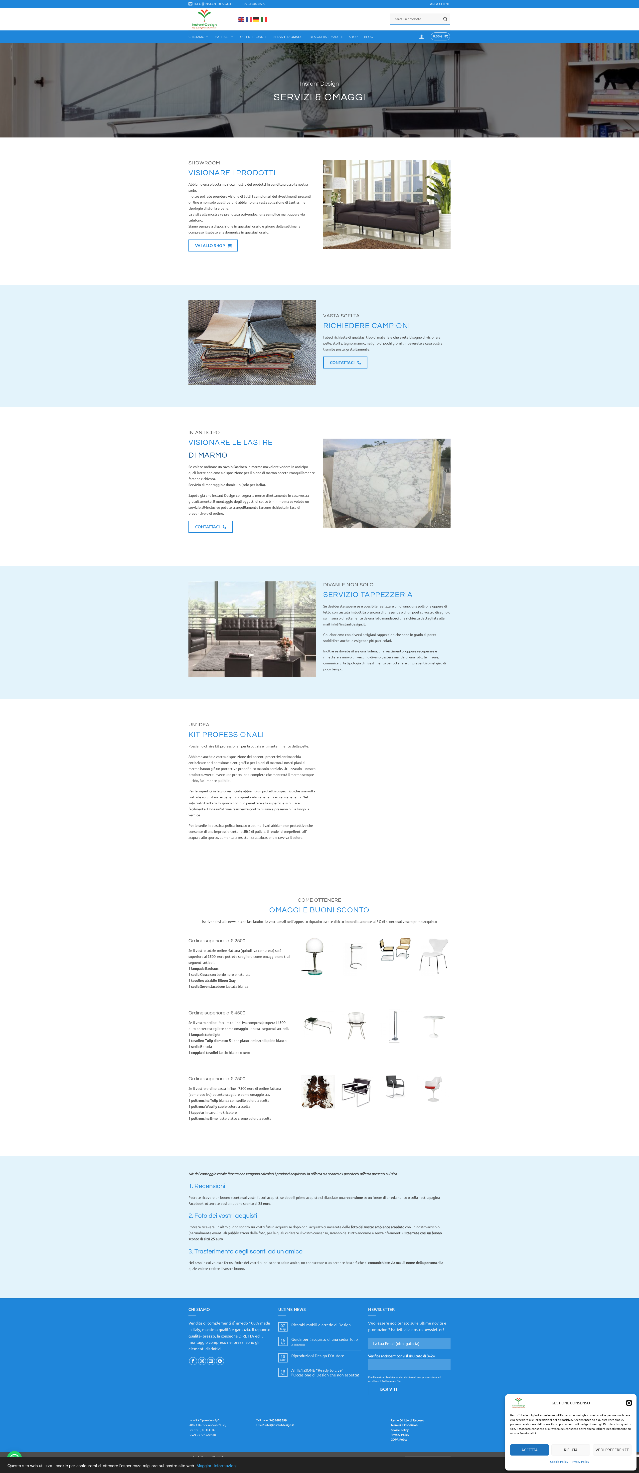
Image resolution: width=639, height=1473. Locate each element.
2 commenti (304, 1344)
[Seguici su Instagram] (202, 1361)
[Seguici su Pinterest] (220, 1361)
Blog (368, 36)
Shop (353, 36)
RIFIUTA (571, 1449)
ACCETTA (529, 1449)
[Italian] (264, 18)
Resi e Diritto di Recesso (407, 1420)
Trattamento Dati (392, 1381)
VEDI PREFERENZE (612, 1449)
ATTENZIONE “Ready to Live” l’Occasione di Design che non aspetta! (325, 1372)
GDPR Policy (399, 1439)
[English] (241, 18)
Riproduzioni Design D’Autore (317, 1355)
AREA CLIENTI (440, 3)
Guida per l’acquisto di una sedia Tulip (324, 1339)
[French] (249, 18)
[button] (629, 1402)
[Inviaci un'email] (211, 1361)
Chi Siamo (196, 36)
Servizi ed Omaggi (288, 36)
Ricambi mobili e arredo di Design (321, 1324)
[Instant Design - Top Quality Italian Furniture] (209, 19)
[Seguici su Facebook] (193, 1361)
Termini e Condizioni (404, 1425)
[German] (256, 18)
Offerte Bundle (253, 36)
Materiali (222, 36)
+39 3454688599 (253, 3)
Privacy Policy (580, 1462)
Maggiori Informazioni (216, 1465)
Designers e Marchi (326, 36)
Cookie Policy (559, 1462)
